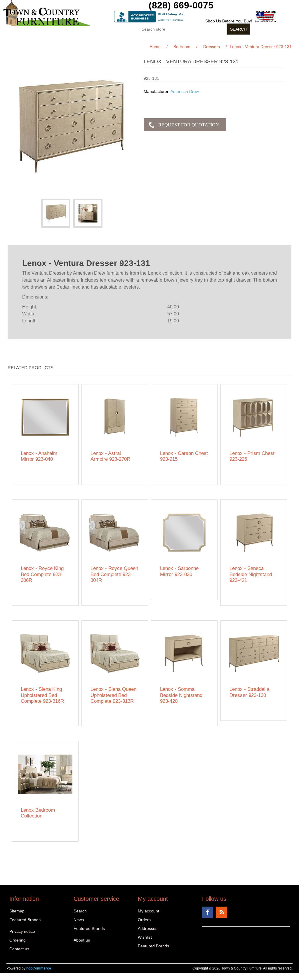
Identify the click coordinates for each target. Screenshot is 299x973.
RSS (221, 912)
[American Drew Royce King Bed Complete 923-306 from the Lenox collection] (45, 533)
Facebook (207, 912)
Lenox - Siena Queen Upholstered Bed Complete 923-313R (113, 695)
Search (80, 911)
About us (82, 940)
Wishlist (145, 937)
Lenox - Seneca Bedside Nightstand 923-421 (251, 574)
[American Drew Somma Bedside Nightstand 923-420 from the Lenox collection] (184, 653)
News (79, 919)
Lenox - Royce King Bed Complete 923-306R (42, 574)
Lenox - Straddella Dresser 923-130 (249, 692)
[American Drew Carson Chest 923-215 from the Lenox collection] (184, 417)
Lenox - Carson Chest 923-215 (184, 456)
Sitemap (17, 911)
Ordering (17, 940)
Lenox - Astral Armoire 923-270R (110, 456)
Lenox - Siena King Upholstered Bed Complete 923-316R (42, 695)
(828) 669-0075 (181, 5)
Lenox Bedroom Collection (38, 813)
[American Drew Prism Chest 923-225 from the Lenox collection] (254, 417)
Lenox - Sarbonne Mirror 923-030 (179, 571)
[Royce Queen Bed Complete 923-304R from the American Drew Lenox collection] (115, 533)
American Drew (185, 91)
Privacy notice (22, 931)
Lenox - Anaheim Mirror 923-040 (39, 456)
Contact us (19, 948)
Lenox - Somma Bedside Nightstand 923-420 (181, 695)
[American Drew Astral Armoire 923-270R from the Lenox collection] (115, 417)
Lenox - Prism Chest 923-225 (252, 456)
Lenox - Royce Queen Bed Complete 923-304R (114, 574)
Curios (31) (166, 40)
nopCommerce (38, 968)
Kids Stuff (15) (122, 40)
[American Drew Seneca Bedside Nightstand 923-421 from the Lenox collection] (254, 533)
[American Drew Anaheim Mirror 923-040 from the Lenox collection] (45, 417)
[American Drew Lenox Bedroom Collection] (45, 774)
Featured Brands (25, 919)
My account (148, 911)
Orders (144, 919)
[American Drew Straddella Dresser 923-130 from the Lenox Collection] (254, 653)
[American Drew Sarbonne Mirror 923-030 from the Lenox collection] (184, 533)
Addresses (147, 928)
